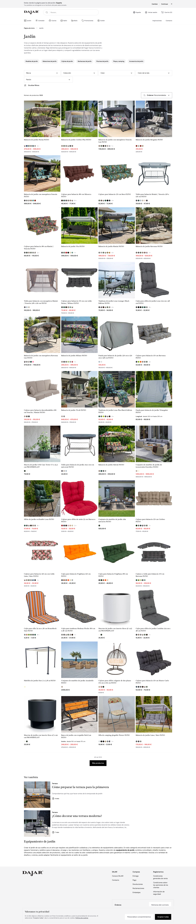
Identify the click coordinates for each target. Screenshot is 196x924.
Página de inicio (29, 28)
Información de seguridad (159, 893)
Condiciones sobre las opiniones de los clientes (160, 885)
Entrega (135, 876)
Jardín (41, 28)
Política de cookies (81, 918)
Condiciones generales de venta (160, 877)
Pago (134, 880)
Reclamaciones (138, 888)
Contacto (169, 21)
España (138, 12)
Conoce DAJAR (117, 876)
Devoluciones (138, 884)
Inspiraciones (157, 21)
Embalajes (136, 892)
